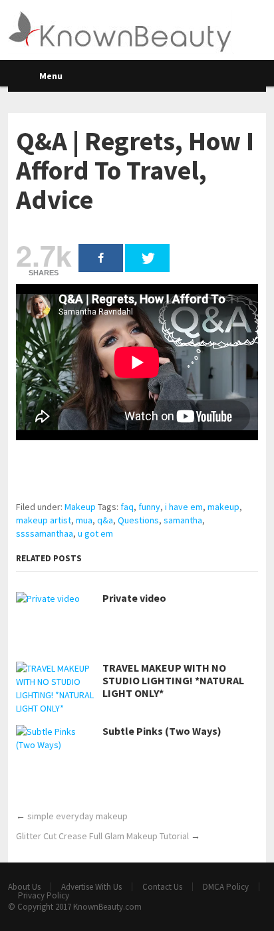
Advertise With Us (91, 886)
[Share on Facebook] (100, 258)
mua (84, 520)
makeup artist (43, 520)
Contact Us (162, 886)
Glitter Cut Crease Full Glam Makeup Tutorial (102, 836)
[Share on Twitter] (147, 258)
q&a (105, 520)
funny (149, 507)
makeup (223, 507)
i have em (184, 507)
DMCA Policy (226, 886)
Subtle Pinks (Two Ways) (161, 731)
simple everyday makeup (77, 816)
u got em (95, 533)
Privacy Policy (43, 895)
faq (127, 507)
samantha (183, 520)
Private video (134, 598)
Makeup (80, 507)
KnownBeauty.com (107, 906)
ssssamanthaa (44, 533)
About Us (24, 886)
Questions (138, 520)
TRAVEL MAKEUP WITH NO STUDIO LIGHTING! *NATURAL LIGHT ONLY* (173, 681)
